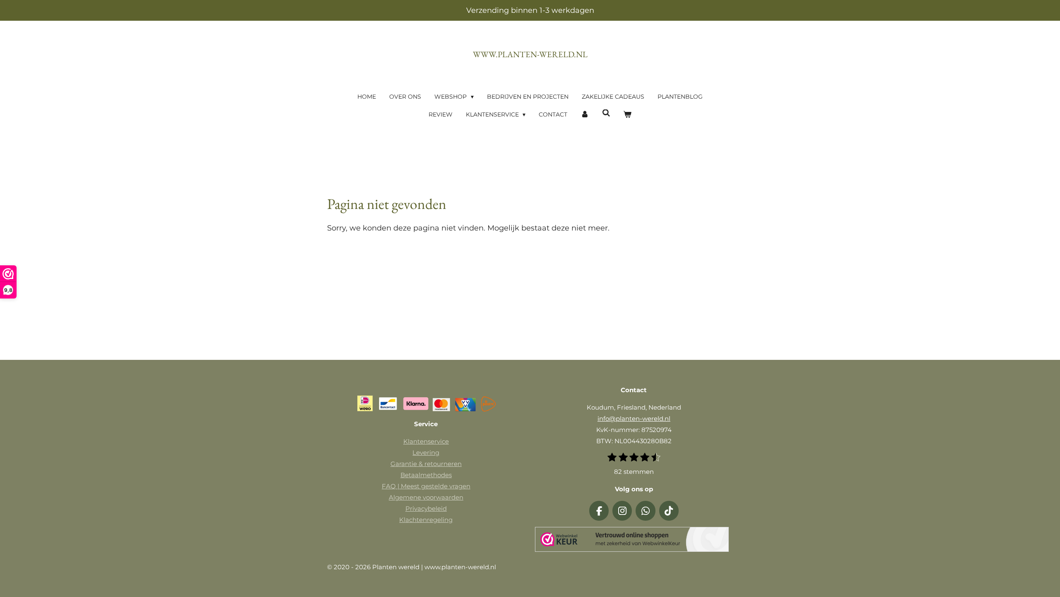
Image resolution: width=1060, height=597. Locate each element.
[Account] (584, 114)
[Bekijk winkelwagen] (627, 114)
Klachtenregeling (426, 520)
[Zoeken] (606, 113)
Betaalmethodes (426, 475)
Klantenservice (426, 441)
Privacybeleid (426, 508)
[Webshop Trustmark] (632, 541)
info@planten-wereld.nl (633, 418)
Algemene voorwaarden (426, 497)
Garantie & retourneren (426, 464)
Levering (425, 452)
